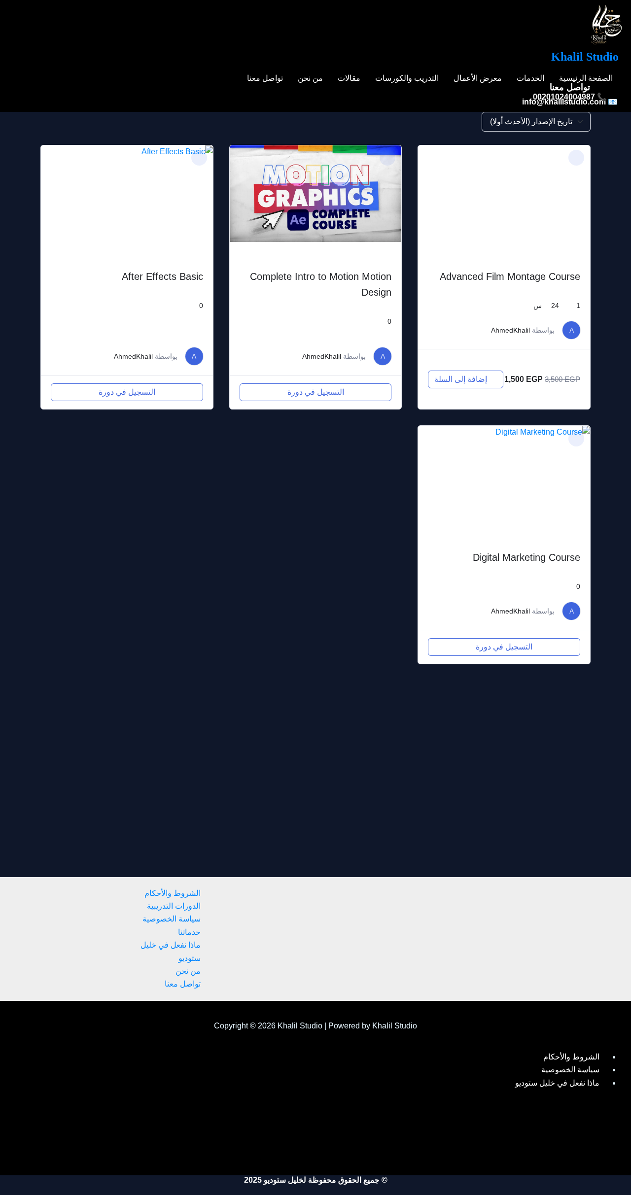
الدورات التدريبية (174, 906)
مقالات (349, 78)
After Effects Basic (162, 276)
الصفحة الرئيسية (586, 78)
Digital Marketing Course (526, 557)
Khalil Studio (585, 56)
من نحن (310, 78)
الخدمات (530, 78)
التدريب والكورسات (407, 78)
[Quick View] (499, 363)
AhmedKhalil (510, 330)
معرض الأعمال (478, 78)
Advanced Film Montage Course (510, 276)
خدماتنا (189, 932)
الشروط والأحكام (172, 893)
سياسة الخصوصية (171, 919)
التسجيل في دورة (315, 392)
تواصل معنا (265, 78)
